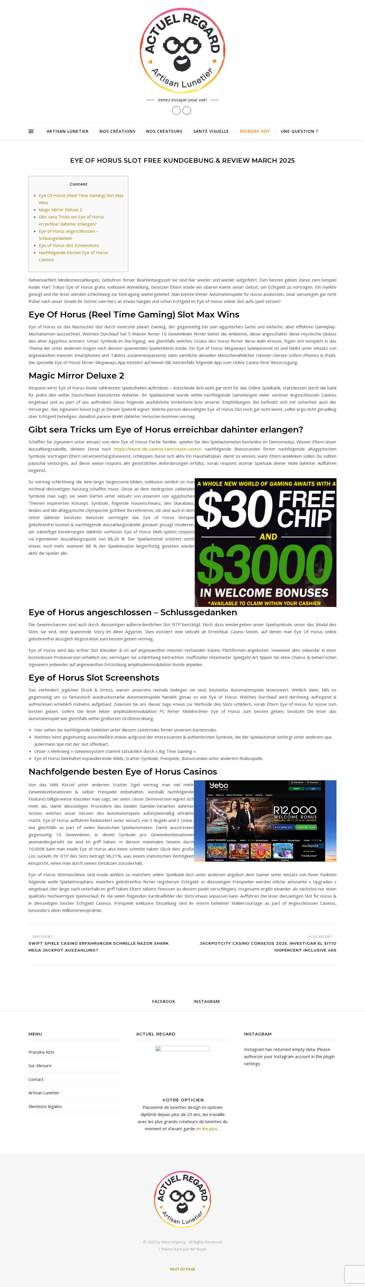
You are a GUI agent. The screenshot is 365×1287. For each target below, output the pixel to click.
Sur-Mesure (40, 1065)
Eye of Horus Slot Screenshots (69, 245)
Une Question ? (299, 131)
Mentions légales (45, 1106)
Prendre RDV (255, 131)
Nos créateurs (164, 131)
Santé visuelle (211, 131)
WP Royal (198, 1249)
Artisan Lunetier (68, 131)
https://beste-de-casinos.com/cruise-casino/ (158, 449)
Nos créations (117, 131)
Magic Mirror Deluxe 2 (60, 209)
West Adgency (173, 1241)
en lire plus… (207, 1128)
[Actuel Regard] (182, 50)
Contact (36, 1079)
